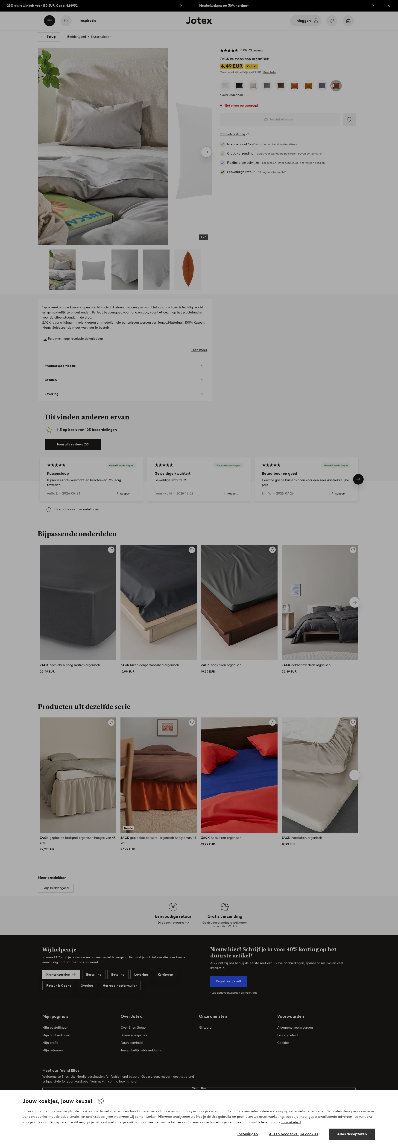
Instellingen (247, 1134)
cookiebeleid (291, 1122)
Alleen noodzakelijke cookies (293, 1134)
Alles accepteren (352, 1134)
